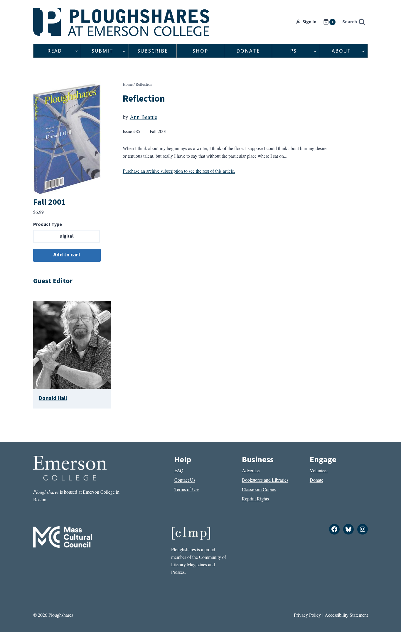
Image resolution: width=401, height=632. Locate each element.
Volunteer (319, 470)
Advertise (251, 470)
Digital (67, 236)
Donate (248, 51)
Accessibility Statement (346, 615)
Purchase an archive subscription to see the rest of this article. (179, 171)
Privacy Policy (307, 615)
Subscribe (152, 51)
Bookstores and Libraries (265, 480)
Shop (200, 51)
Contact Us (184, 480)
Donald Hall (53, 398)
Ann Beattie (143, 116)
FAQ (178, 470)
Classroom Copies (259, 489)
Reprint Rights (255, 498)
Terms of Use (186, 489)
